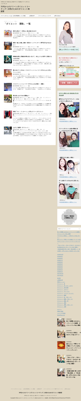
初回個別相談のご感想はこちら (68, 121)
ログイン (59, 309)
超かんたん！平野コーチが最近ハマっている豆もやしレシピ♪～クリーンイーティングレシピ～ (69, 241)
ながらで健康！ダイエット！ (21, 127)
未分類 (59, 278)
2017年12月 (60, 273)
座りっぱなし (38, 130)
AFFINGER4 (67, 398)
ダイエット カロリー (62, 289)
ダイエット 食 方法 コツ (36, 113)
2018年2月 (60, 269)
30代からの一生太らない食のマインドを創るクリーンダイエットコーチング (40, 395)
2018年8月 (60, 258)
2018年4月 (60, 266)
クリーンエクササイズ (29, 100)
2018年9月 (60, 256)
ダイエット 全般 (61, 306)
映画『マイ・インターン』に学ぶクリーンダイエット (28, 111)
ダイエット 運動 (35, 33)
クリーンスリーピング (40, 100)
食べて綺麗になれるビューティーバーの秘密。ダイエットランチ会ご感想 (73, 323)
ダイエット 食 (25, 113)
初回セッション (61, 282)
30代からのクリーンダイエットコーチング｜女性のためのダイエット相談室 (15, 8)
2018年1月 (60, 271)
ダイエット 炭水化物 (62, 287)
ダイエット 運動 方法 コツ (34, 99)
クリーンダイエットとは (6, 15)
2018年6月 (60, 262)
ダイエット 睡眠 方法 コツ (38, 97)
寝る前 (47, 100)
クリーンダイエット (19, 100)
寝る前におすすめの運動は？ (21, 95)
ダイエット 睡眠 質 (62, 301)
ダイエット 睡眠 (26, 33)
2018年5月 (60, 264)
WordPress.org (61, 315)
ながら (43, 130)
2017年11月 (60, 275)
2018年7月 (60, 260)
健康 (47, 130)
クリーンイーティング (29, 115)
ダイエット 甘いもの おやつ (65, 285)
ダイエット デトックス (63, 291)
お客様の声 (31, 15)
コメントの (61, 313)
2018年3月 (60, 267)
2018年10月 (60, 254)
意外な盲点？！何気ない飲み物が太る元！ (25, 31)
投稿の (60, 311)
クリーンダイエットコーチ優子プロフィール (44, 16)
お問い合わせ (57, 15)
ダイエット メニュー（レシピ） (65, 293)
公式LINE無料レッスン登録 (19, 15)
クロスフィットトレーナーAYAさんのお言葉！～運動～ (29, 84)
